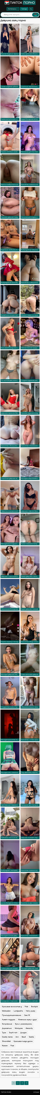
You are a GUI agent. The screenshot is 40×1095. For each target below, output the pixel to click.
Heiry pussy (30, 1011)
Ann (17, 1037)
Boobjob (34, 1007)
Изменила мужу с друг (27, 1020)
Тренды (24, 9)
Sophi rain (13, 1033)
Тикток (22, 2)
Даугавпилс (7, 1028)
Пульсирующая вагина (11, 1015)
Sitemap (36, 1092)
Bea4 (24, 1037)
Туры (4, 1033)
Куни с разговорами (23, 1024)
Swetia (31, 1037)
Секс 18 (27, 1015)
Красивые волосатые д (12, 1007)
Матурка (19, 1028)
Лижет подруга (8, 1020)
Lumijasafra (18, 1011)
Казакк (5, 1046)
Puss (12, 1046)
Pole (26, 1007)
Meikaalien (6, 1011)
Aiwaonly (29, 1028)
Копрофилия (7, 1024)
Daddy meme (7, 1037)
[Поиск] (35, 15)
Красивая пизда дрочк (23, 1041)
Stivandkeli (6, 1041)
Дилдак (23, 1033)
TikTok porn (6, 1092)
